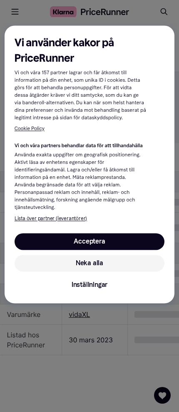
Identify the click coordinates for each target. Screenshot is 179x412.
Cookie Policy (30, 129)
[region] (90, 165)
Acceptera (89, 241)
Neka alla (89, 263)
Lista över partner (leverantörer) (51, 218)
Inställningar (89, 285)
